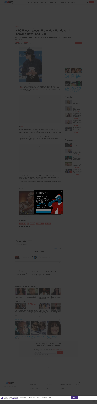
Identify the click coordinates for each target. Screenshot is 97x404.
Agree (74, 397)
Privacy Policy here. (14, 398)
